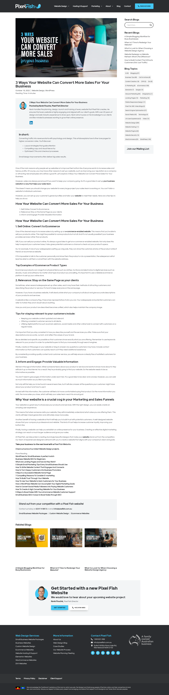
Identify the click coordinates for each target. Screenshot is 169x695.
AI (127, 73)
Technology (143, 114)
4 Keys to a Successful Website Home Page (33, 473)
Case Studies (58, 646)
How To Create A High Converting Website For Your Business (40, 489)
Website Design (38, 90)
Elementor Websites (24, 657)
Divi (150, 81)
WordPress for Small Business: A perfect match (35, 456)
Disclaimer (42, 678)
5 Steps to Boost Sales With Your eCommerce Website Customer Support (45, 492)
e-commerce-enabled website (78, 231)
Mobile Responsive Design (135, 102)
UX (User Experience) (133, 118)
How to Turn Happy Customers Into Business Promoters (38, 470)
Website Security (132, 135)
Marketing (144, 98)
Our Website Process (61, 650)
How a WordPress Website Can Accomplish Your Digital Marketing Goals (45, 484)
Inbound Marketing (132, 94)
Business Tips (131, 77)
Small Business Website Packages (33, 513)
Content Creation (132, 81)
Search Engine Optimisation (135, 110)
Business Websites (23, 643)
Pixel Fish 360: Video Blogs (135, 106)
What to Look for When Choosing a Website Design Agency (101, 569)
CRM (143, 81)
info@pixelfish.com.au (63, 509)
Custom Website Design (59, 513)
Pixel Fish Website (62, 444)
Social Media (131, 114)
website (78, 196)
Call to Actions (144, 77)
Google (139, 90)
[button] (68, 6)
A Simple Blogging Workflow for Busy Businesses (30, 569)
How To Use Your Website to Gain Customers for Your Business (41, 481)
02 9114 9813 (41, 509)
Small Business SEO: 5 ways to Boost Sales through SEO (38, 495)
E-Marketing (130, 85)
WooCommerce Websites (26, 660)
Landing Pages (131, 98)
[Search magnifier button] (150, 25)
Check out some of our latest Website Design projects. (37, 449)
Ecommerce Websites (80, 513)
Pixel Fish (68, 504)
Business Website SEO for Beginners (31, 459)
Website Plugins (132, 131)
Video (146, 118)
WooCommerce (131, 139)
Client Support (56, 678)
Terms (18, 678)
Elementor (129, 90)
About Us (57, 639)
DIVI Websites (21, 663)
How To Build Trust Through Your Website (32, 478)
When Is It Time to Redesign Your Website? (65, 569)
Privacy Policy (29, 678)
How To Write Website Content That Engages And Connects (40, 467)
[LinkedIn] (31, 123)
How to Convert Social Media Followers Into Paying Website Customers (44, 487)
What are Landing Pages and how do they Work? (36, 462)
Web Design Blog (60, 643)
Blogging (134, 73)
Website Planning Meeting (63, 653)
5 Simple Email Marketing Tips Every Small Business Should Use (41, 464)
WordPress (49, 90)
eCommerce (143, 85)
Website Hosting (132, 127)
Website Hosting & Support (26, 653)
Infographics (147, 94)
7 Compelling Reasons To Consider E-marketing (35, 475)
